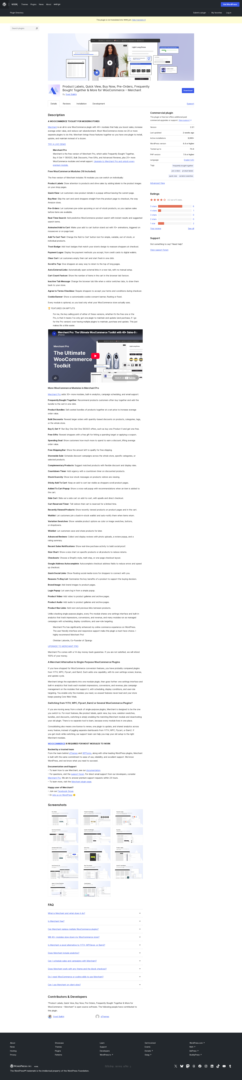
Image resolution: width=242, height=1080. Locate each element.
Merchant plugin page (81, 781)
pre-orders (176, 171)
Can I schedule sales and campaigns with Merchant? (72, 961)
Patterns (58, 1055)
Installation (82, 103)
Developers (105, 1051)
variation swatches (186, 176)
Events (147, 1047)
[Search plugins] (36, 28)
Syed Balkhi (71, 94)
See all (191, 228)
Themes (58, 1047)
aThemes (73, 753)
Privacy (13, 1055)
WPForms (86, 753)
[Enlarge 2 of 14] (107, 812)
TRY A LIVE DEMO (57, 144)
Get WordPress (230, 4)
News (12, 1047)
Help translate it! (139, 20)
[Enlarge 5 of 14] (107, 830)
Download (188, 90)
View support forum (159, 250)
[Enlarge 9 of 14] (139, 848)
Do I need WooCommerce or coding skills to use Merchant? (75, 977)
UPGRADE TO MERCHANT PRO (63, 646)
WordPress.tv (106, 1055)
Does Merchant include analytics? (63, 953)
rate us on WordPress (62, 795)
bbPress (194, 1051)
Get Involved (150, 1043)
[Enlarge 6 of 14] (139, 830)
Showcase (59, 1043)
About (12, 1043)
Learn (102, 1043)
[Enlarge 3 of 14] (139, 812)
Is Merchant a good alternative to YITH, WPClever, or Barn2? (76, 945)
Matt (192, 1047)
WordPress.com (197, 1043)
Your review (155, 228)
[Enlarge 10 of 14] (75, 866)
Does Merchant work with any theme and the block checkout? (77, 969)
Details (54, 103)
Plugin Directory (16, 13)
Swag (148, 1055)
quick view (173, 176)
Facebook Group (65, 791)
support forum (77, 774)
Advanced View (157, 183)
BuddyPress (196, 1055)
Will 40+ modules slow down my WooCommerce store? (73, 937)
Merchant (52, 127)
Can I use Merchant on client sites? (64, 985)
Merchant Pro (54, 394)
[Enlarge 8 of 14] (107, 848)
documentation (93, 770)
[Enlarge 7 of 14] (75, 848)
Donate (149, 1051)
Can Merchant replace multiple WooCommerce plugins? (73, 929)
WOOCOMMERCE (56, 743)
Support (190, 103)
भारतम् (36, 1067)
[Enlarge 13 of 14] (75, 884)
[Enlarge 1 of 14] (75, 812)
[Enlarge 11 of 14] (107, 866)
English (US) (189, 160)
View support (184, 120)
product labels (187, 171)
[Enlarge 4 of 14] (75, 830)
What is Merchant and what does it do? (66, 913)
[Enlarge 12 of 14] (139, 866)
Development (99, 103)
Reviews (67, 103)
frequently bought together (183, 166)
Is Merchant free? (56, 921)
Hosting (13, 1051)
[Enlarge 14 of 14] (107, 884)
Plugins (58, 1051)
